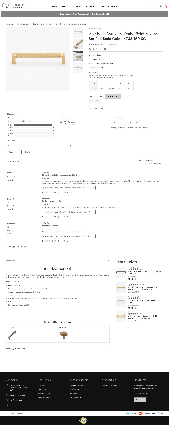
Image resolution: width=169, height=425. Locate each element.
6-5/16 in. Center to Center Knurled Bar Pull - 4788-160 (145, 272)
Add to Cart (113, 96)
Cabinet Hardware (77, 385)
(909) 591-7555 (16, 400)
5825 (28, 305)
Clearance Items (76, 397)
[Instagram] (7, 405)
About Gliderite (44, 393)
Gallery (41, 385)
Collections (42, 389)
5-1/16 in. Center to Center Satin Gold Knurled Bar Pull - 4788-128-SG (142, 288)
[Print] (102, 108)
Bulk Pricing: (93, 72)
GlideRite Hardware (95, 28)
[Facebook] (91, 108)
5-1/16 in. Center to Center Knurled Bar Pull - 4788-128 (145, 301)
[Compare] (150, 6)
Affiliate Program (44, 397)
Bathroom (73, 393)
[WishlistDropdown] (97, 101)
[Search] (156, 6)
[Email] (96, 108)
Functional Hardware (78, 389)
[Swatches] (129, 279)
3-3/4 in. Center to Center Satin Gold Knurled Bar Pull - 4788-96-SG (142, 317)
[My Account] (161, 6)
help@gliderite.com (17, 395)
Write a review (111, 44)
